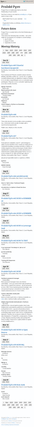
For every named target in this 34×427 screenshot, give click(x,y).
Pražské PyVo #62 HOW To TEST (14, 240)
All (22, 55)
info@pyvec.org (4, 419)
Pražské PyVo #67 (8, 136)
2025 (11, 50)
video (2, 299)
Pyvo (3, 1)
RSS (5, 20)
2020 (4, 53)
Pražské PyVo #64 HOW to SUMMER (16, 213)
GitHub (10, 420)
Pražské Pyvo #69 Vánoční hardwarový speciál (12, 66)
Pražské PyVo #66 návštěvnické (14, 176)
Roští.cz (13, 422)
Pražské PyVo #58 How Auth (13, 384)
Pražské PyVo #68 (8, 114)
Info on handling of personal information (10, 424)
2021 (29, 50)
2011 (18, 55)
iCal (25, 19)
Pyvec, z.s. (9, 417)
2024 (16, 50)
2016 (21, 53)
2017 (17, 53)
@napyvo (14, 419)
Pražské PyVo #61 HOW (11, 271)
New (7, 50)
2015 (26, 53)
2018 (13, 53)
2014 (30, 53)
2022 (25, 50)
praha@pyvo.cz (23, 14)
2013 (10, 55)
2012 (14, 55)
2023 (20, 50)
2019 (8, 53)
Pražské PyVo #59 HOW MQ (12, 344)
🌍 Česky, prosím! (28, 1)
